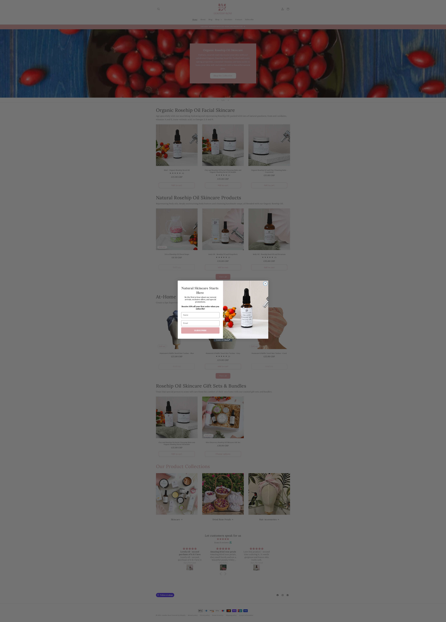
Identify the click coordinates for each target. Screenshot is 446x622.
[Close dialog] (265, 284)
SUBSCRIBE (200, 330)
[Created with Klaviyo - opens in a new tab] (223, 340)
